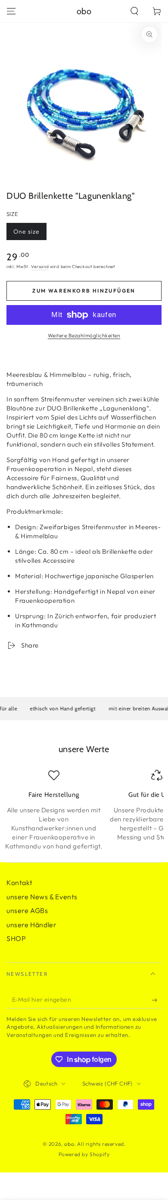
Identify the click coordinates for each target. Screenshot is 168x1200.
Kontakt (19, 882)
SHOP (16, 938)
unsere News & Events (42, 896)
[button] (134, 11)
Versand (40, 266)
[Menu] (11, 11)
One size (30, 234)
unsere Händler (31, 924)
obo (69, 1144)
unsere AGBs (27, 910)
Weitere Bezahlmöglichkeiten (84, 335)
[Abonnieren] (157, 999)
